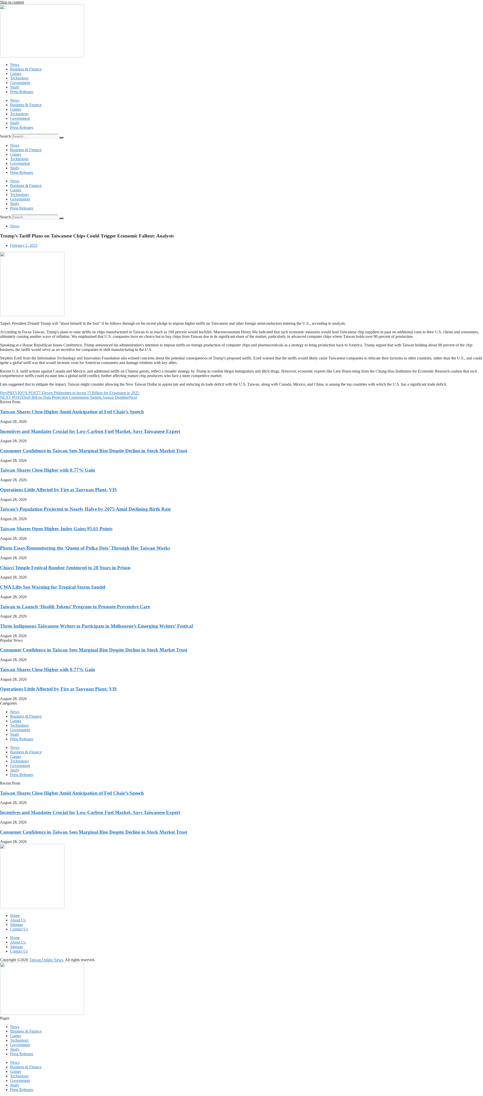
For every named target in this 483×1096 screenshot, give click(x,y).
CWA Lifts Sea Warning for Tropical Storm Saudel (52, 587)
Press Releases (21, 92)
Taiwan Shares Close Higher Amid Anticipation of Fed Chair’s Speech (72, 411)
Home (15, 915)
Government (20, 82)
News (14, 64)
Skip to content (12, 2)
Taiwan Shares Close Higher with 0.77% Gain (47, 470)
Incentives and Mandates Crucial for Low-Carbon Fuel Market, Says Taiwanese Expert (90, 431)
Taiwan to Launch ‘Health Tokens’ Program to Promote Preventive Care (75, 606)
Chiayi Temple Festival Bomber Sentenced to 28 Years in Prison (65, 567)
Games (15, 73)
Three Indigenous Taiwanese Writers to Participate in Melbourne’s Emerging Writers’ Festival (96, 626)
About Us (18, 920)
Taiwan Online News (46, 960)
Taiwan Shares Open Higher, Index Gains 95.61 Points (56, 528)
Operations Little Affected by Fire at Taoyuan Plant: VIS (58, 489)
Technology (19, 78)
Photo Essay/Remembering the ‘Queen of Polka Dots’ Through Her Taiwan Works (85, 548)
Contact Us (19, 929)
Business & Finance (26, 69)
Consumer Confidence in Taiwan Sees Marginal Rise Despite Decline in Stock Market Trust (93, 450)
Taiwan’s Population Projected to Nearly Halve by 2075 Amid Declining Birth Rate (85, 509)
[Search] (61, 137)
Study (14, 87)
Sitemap (16, 924)
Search (5, 136)
